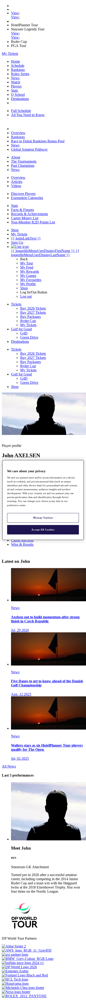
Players (16, 86)
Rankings (18, 70)
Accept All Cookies (42, 529)
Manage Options (43, 517)
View (15, 13)
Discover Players (23, 194)
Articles (16, 182)
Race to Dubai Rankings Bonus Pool (37, 141)
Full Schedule (21, 111)
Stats (14, 90)
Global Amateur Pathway (29, 149)
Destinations (20, 99)
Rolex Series (20, 74)
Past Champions (22, 165)
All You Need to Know (28, 115)
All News (9, 766)
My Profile (28, 284)
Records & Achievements (29, 214)
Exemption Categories (27, 198)
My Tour (26, 263)
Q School (18, 95)
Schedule (17, 65)
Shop (24, 288)
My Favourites (30, 280)
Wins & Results (22, 544)
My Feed (26, 267)
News (15, 78)
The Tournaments (23, 161)
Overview (18, 133)
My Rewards (29, 271)
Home (15, 61)
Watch (15, 82)
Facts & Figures (22, 210)
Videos (16, 186)
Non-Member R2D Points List (33, 222)
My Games (28, 276)
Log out (26, 296)
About (15, 157)
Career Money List (24, 218)
